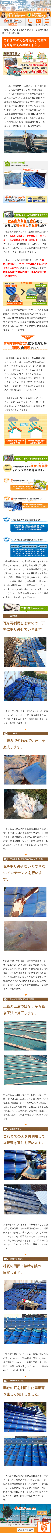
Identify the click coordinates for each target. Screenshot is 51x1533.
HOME (6, 30)
